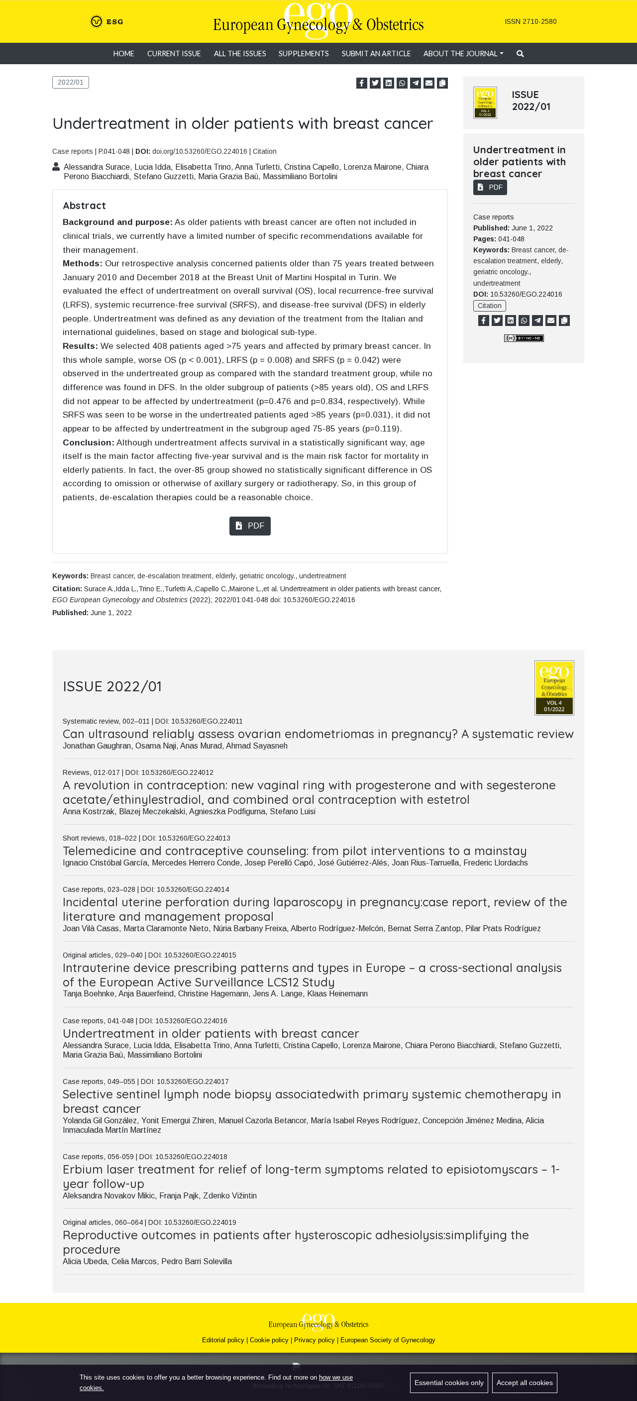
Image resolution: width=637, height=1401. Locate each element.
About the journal (461, 53)
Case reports (72, 151)
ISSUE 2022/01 (531, 100)
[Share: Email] (429, 83)
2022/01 (71, 82)
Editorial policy (223, 1340)
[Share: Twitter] (375, 83)
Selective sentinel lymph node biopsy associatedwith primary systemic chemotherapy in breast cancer (312, 1101)
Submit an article (376, 53)
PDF (255, 526)
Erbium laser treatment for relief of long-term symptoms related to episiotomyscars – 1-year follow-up (311, 1176)
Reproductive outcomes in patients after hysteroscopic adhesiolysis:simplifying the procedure (296, 1242)
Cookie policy (269, 1340)
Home (123, 53)
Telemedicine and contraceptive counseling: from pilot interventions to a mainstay (295, 850)
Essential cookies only (449, 1383)
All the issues (240, 53)
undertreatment (322, 576)
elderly (225, 576)
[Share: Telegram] (415, 83)
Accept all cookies (525, 1383)
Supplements (304, 53)
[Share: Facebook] (361, 83)
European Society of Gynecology (387, 1340)
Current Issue (174, 53)
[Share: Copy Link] (442, 83)
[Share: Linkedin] (388, 83)
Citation (265, 151)
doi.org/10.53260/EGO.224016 (199, 151)
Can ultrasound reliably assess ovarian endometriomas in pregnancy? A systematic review (318, 733)
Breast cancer (112, 576)
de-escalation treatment (174, 576)
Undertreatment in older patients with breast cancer (211, 1033)
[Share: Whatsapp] (402, 83)
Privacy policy (314, 1340)
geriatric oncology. (267, 576)
